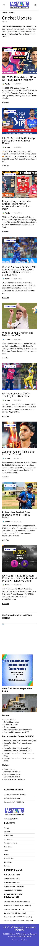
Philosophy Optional (10, 843)
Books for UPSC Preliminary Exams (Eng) (20, 741)
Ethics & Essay (8, 835)
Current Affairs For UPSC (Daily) (14, 802)
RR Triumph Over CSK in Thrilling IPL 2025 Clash (16, 395)
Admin (7, 84)
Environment (8, 862)
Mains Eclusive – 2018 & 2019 (13, 890)
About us (24, 940)
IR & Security (8, 839)
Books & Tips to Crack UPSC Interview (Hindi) (18, 921)
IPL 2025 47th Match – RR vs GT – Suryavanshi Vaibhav (19, 78)
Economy (7, 831)
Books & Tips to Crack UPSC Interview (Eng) (18, 917)
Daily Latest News (11, 724)
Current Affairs (9, 719)
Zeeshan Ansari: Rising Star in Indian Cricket (18, 453)
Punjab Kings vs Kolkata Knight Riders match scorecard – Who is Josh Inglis (16, 205)
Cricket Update (10, 51)
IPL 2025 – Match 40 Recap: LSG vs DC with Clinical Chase (18, 141)
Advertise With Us (11, 819)
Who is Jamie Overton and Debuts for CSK (17, 334)
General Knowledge (11, 722)
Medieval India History (12, 774)
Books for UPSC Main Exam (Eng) (17, 748)
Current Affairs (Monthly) (12, 798)
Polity (6, 850)
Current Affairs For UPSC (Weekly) (15, 794)
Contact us (15, 940)
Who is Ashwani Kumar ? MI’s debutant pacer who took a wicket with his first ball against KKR (19, 270)
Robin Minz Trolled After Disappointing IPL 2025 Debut (16, 515)
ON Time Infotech (25, 936)
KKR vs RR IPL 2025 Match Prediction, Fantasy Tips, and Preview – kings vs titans (19, 578)
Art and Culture (9, 858)
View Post (5, 102)
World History (9, 769)
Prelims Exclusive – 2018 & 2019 (14, 886)
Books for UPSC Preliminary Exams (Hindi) (17, 905)
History (6, 854)
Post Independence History (14, 779)
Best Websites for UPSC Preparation (18, 730)
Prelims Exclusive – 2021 (12, 879)
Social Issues (8, 847)
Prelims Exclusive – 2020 (12, 882)
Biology (6, 828)
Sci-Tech (7, 866)
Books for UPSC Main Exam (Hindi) (18, 751)
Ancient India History (12, 772)
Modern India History (12, 777)
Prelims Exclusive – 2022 (12, 875)
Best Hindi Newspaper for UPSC (16, 732)
